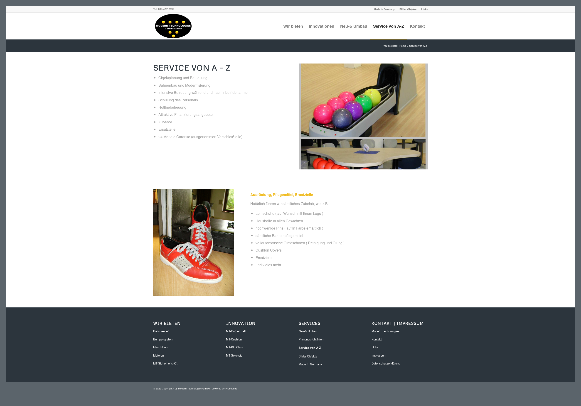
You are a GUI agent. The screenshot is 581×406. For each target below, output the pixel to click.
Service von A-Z (310, 346)
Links (424, 9)
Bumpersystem (163, 338)
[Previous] (309, 116)
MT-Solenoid (234, 354)
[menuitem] (384, 9)
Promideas (231, 387)
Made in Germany (384, 9)
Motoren (158, 354)
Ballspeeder (161, 330)
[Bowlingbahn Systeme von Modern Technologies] (173, 26)
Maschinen (160, 346)
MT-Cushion (234, 338)
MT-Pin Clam (234, 346)
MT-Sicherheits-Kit (165, 362)
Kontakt (377, 338)
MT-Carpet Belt (236, 330)
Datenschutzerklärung (386, 362)
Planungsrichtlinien (311, 338)
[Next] (417, 116)
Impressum (379, 354)
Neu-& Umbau (308, 330)
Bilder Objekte (407, 9)
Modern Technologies (385, 330)
